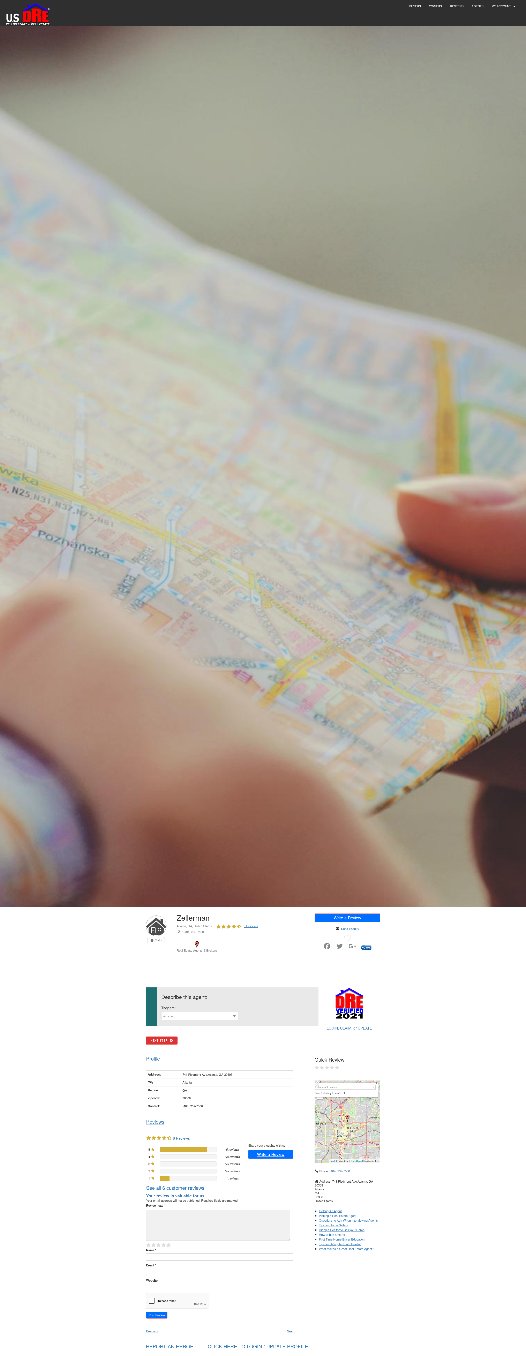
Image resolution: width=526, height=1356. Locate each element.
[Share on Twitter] (340, 947)
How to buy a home (332, 1234)
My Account (502, 6)
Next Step (160, 1040)
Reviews (155, 1121)
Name (151, 1250)
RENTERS (457, 6)
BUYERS (415, 6)
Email (151, 1265)
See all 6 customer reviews (175, 1187)
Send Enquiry (350, 928)
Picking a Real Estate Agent (337, 1215)
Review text (155, 1205)
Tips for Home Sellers (333, 1225)
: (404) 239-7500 (192, 931)
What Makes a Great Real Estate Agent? (346, 1248)
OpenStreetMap (359, 1160)
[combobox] (199, 1016)
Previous (152, 1331)
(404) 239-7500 (340, 1171)
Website (152, 1280)
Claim (158, 940)
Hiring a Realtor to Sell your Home (342, 1230)
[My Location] (343, 1093)
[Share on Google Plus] (352, 947)
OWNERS (435, 6)
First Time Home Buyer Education (342, 1239)
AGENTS (477, 6)
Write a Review (347, 918)
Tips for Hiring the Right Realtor (340, 1244)
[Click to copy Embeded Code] (366, 947)
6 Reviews (251, 926)
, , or (349, 1028)
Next (290, 1331)
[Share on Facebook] (327, 947)
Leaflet (333, 1160)
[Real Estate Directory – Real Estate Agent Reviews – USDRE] (28, 14)
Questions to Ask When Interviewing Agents (348, 1220)
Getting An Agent (330, 1211)
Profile (153, 1058)
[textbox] (199, 1016)
